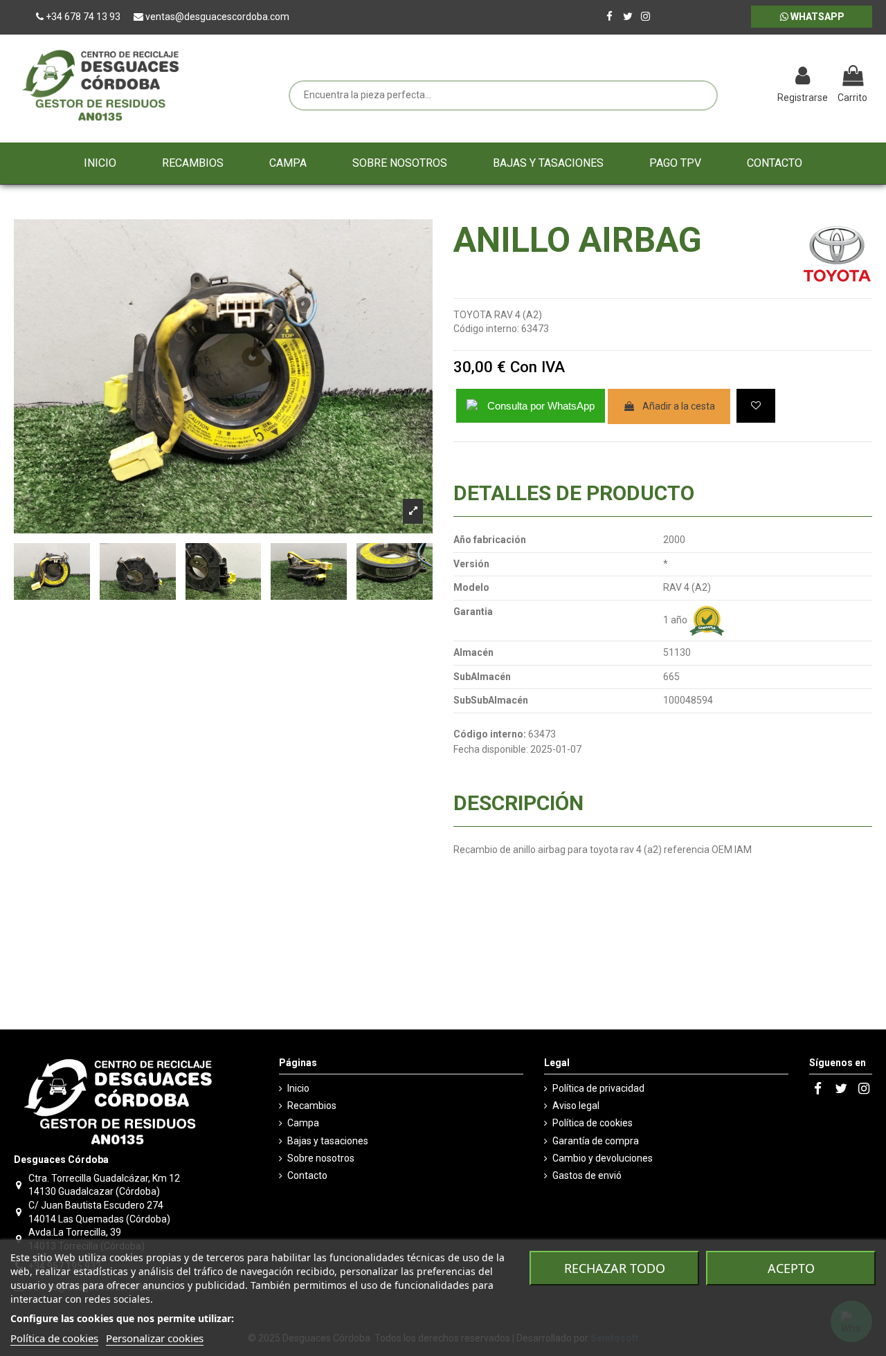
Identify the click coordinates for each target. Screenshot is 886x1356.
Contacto (307, 1175)
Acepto (791, 1268)
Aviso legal (575, 1105)
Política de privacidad (598, 1088)
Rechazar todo (614, 1268)
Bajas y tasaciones (327, 1140)
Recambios (311, 1105)
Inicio (298, 1088)
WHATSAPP (816, 16)
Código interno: (486, 328)
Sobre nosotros (320, 1158)
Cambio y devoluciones (602, 1158)
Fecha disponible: (490, 749)
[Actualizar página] (730, 77)
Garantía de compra (595, 1140)
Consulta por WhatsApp (541, 406)
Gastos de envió (587, 1175)
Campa (303, 1122)
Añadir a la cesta (678, 406)
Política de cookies (592, 1122)
